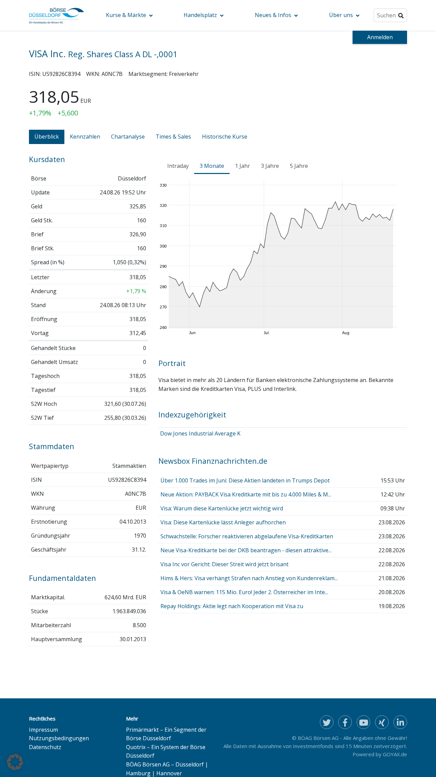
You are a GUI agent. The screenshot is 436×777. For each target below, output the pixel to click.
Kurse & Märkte (126, 15)
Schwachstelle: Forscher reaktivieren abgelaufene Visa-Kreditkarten (246, 536)
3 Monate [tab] (212, 166)
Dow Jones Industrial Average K (200, 433)
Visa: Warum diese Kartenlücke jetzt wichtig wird (221, 508)
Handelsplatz (200, 15)
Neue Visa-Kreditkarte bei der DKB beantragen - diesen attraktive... (245, 550)
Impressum (43, 729)
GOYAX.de (395, 754)
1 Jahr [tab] (242, 166)
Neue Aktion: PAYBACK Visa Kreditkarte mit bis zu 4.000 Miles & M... (245, 494)
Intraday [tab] (178, 166)
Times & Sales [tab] (173, 136)
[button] (15, 762)
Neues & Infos (273, 15)
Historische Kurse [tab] (224, 136)
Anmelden (380, 37)
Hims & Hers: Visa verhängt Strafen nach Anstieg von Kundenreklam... (249, 578)
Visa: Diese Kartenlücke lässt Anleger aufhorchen (223, 522)
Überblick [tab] (46, 136)
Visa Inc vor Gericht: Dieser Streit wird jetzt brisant (224, 564)
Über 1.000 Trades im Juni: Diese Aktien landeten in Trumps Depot (245, 480)
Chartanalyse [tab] (128, 136)
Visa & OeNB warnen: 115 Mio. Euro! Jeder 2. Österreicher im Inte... (244, 592)
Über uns (341, 15)
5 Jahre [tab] (299, 166)
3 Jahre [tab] (270, 166)
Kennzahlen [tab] (85, 136)
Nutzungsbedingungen (59, 738)
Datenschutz (45, 747)
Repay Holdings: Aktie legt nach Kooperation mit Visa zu (231, 606)
